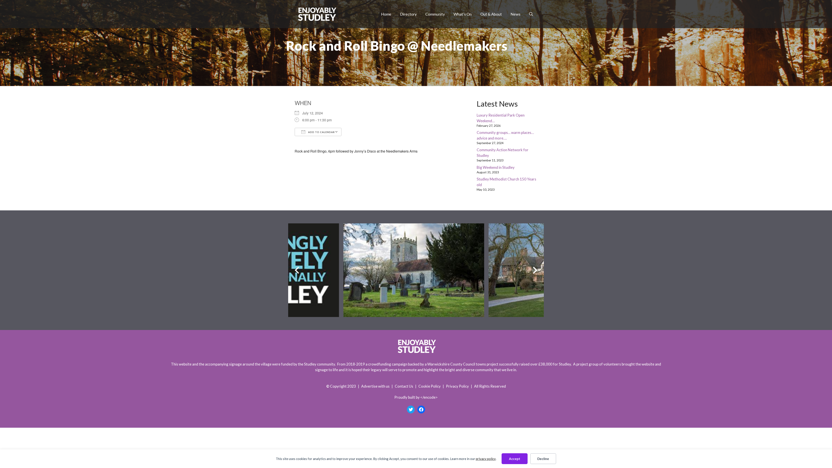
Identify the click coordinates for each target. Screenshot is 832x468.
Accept (514, 459)
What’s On (462, 14)
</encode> (429, 397)
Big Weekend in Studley (496, 167)
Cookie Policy (429, 386)
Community (435, 14)
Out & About (491, 14)
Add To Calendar (321, 132)
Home (386, 14)
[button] (531, 14)
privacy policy (486, 459)
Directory (408, 14)
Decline (543, 459)
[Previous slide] (297, 270)
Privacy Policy (457, 386)
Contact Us (404, 386)
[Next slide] (535, 270)
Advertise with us (375, 386)
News (515, 14)
